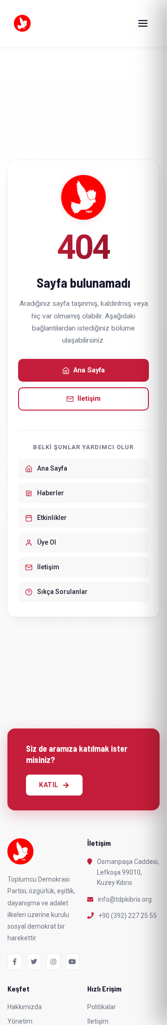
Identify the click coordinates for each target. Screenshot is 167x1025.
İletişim (89, 399)
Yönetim (19, 1021)
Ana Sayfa (89, 370)
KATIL (48, 785)
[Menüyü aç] (143, 23)
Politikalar (101, 1007)
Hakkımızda (24, 1007)
